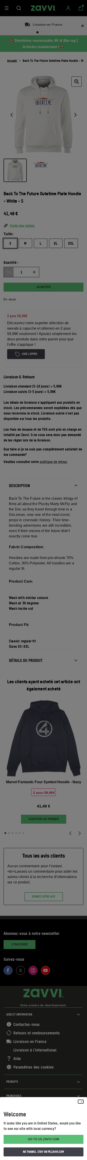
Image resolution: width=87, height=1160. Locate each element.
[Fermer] (80, 1101)
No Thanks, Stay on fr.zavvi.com (43, 1151)
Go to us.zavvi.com (43, 1139)
